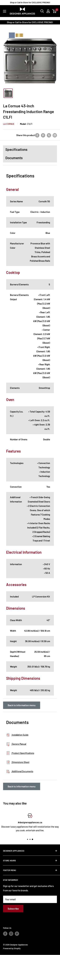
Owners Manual (18, 744)
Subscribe (13, 908)
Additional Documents (22, 771)
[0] (54, 11)
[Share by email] (55, 135)
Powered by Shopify (11, 948)
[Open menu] (4, 11)
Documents (14, 158)
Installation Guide (19, 735)
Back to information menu (22, 705)
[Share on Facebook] (37, 135)
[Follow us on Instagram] (11, 933)
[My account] (48, 11)
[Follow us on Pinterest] (17, 933)
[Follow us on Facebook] (5, 933)
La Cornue (8, 124)
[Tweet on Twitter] (49, 135)
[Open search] (42, 11)
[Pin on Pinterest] (43, 135)
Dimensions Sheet (20, 762)
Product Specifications (22, 753)
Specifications (16, 149)
